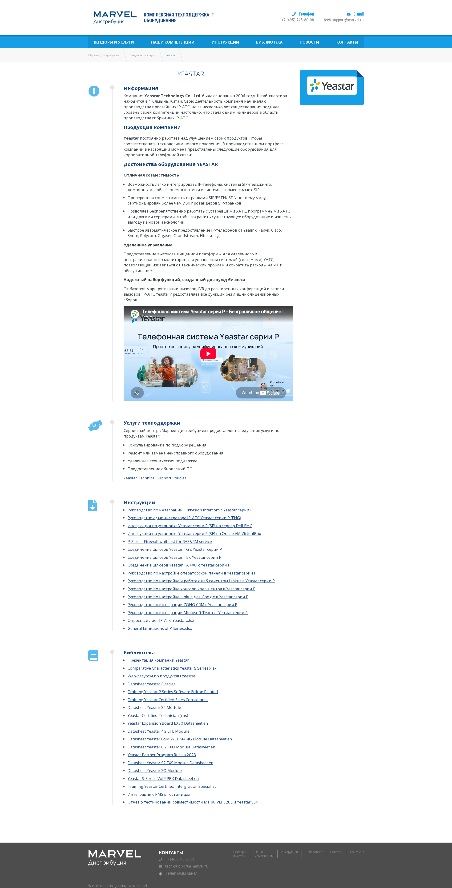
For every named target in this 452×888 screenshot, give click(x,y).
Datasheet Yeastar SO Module (155, 770)
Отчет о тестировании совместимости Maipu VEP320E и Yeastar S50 (193, 802)
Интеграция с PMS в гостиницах (159, 794)
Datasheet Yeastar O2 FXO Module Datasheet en (171, 747)
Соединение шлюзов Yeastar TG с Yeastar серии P (175, 549)
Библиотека (269, 42)
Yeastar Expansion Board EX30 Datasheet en (168, 723)
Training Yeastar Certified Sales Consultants (168, 699)
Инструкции (225, 42)
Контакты (347, 42)
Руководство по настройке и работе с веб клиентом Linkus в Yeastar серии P (201, 580)
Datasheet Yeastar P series (151, 684)
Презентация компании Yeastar (158, 660)
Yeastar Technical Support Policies (155, 478)
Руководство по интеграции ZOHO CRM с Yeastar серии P (182, 604)
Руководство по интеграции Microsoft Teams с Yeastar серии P (188, 612)
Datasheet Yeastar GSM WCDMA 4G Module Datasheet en (180, 739)
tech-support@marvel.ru (186, 866)
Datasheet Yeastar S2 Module (154, 707)
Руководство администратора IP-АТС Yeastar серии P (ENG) (184, 517)
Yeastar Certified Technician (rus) (158, 715)
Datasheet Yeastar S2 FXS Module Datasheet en (170, 762)
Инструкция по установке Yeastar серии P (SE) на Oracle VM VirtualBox (194, 533)
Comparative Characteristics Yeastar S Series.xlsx (172, 668)
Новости (309, 42)
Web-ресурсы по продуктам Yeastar (161, 676)
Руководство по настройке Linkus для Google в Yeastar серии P (188, 596)
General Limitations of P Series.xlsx (160, 628)
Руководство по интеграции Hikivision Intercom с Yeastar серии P (190, 510)
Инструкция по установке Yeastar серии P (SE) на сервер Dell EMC (190, 525)
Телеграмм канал (181, 873)
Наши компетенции (172, 42)
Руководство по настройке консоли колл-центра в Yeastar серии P (191, 588)
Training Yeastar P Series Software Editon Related (173, 691)
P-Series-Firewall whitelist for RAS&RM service (170, 541)
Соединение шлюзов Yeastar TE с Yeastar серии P (174, 557)
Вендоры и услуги (114, 42)
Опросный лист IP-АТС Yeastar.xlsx (161, 620)
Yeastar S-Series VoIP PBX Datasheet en (163, 778)
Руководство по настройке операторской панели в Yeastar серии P (192, 573)
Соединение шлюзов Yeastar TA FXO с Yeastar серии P (179, 565)
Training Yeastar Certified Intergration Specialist (172, 786)
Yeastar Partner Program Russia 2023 (162, 754)
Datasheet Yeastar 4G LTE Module (159, 731)
